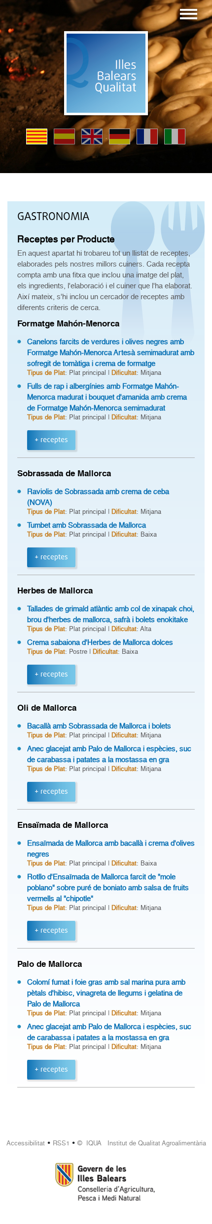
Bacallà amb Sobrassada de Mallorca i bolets (99, 726)
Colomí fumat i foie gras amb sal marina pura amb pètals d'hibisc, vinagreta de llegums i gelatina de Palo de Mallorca (106, 993)
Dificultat (124, 372)
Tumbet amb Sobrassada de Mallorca (86, 525)
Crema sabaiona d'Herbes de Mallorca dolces (100, 642)
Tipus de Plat (46, 372)
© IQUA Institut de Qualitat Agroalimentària (141, 1143)
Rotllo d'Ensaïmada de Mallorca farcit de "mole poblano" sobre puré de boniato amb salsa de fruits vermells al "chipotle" (108, 887)
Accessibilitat (25, 1143)
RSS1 (61, 1143)
